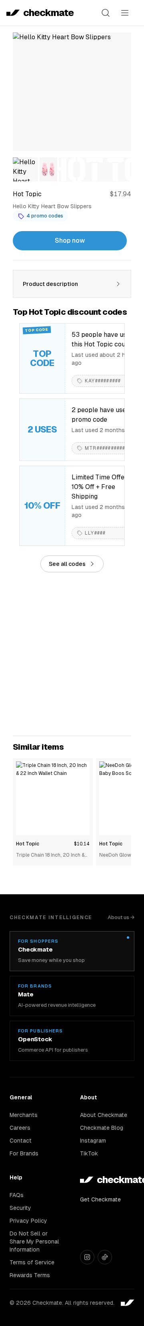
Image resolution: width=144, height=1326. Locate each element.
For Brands (24, 1153)
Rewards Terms (30, 1275)
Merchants (24, 1115)
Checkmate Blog (101, 1128)
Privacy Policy (28, 1220)
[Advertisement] (72, 654)
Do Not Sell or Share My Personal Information (34, 1241)
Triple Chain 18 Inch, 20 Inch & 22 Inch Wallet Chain (50, 855)
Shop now (70, 240)
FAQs (17, 1195)
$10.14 (82, 844)
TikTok (89, 1153)
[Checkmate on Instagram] (87, 1257)
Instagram (93, 1140)
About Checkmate (103, 1115)
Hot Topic (27, 844)
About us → (121, 917)
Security (20, 1208)
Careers (20, 1128)
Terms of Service (32, 1262)
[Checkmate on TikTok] (105, 1257)
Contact (21, 1140)
